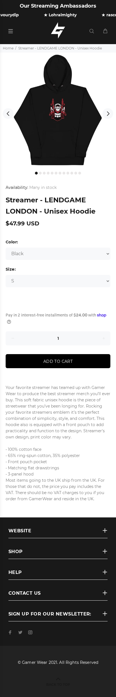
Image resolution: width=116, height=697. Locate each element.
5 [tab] (52, 173)
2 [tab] (40, 173)
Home (8, 48)
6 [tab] (56, 173)
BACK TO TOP (58, 684)
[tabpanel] (58, 110)
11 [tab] (75, 173)
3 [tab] (44, 173)
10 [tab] (71, 173)
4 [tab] (48, 173)
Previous (8, 113)
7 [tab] (60, 173)
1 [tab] (36, 173)
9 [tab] (67, 173)
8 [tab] (64, 173)
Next (107, 113)
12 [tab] (79, 173)
